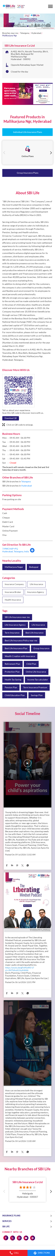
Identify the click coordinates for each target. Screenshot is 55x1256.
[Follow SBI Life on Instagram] (19, 1237)
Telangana (24, 33)
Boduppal (33, 567)
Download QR (11, 418)
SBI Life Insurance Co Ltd (28, 1182)
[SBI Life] (13, 6)
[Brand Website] (32, 1237)
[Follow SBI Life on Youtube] (25, 1237)
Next (51, 152)
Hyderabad (36, 33)
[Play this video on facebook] (27, 764)
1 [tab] (27, 26)
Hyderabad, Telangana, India (15, 551)
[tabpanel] (27, 22)
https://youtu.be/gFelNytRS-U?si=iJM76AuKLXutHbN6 (19, 968)
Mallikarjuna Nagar (14, 567)
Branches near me (10, 33)
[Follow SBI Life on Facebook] (5, 1237)
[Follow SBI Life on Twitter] (12, 1237)
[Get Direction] (32, 552)
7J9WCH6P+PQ (10, 548)
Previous (4, 152)
